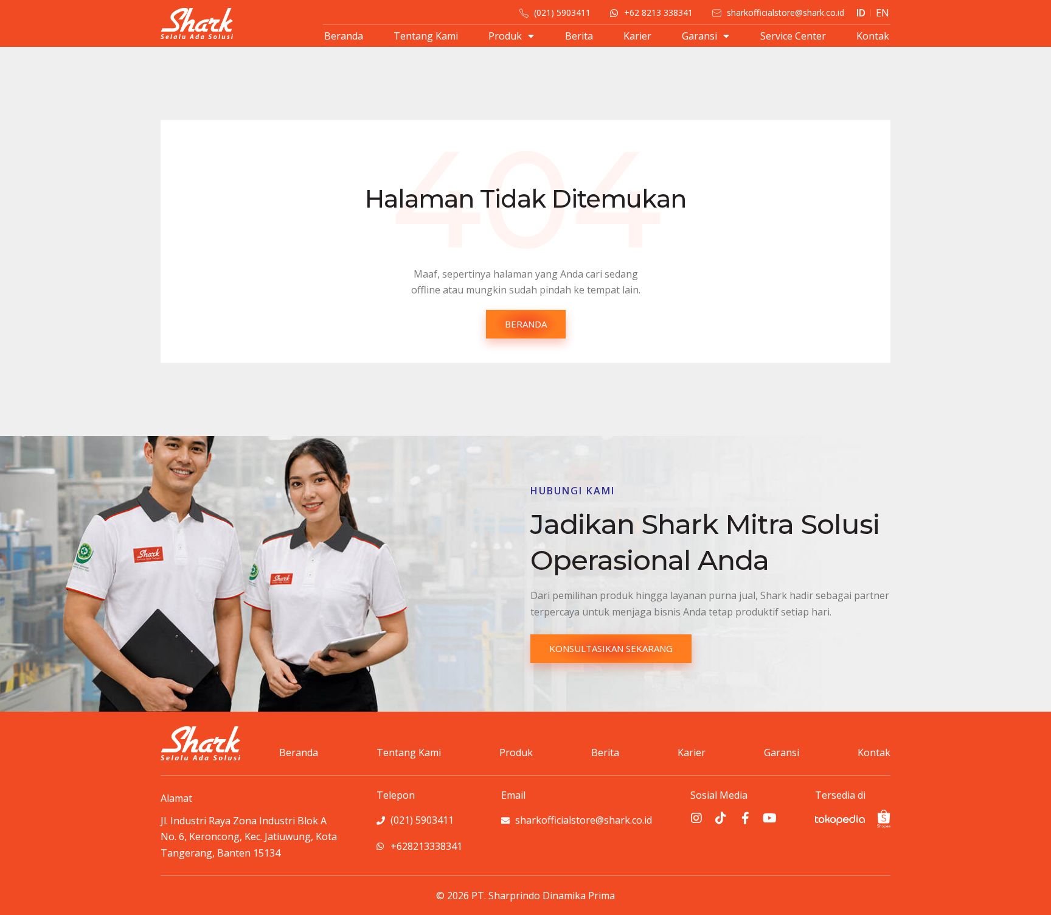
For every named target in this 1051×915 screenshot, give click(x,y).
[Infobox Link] (249, 825)
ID (860, 12)
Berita (579, 36)
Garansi (699, 36)
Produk (505, 36)
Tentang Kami (426, 36)
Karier (637, 36)
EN (882, 12)
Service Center (793, 36)
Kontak (872, 36)
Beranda (343, 36)
